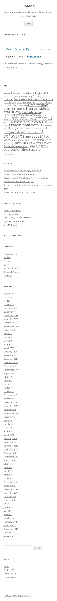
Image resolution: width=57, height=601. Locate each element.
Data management (27, 99)
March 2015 (9, 478)
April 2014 (8, 514)
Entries (9, 570)
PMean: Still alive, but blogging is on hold (22, 170)
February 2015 (10, 482)
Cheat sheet (8, 97)
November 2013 (11, 532)
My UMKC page (10, 225)
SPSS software (18, 140)
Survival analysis (42, 143)
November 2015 (11, 449)
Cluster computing (23, 96)
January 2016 (10, 442)
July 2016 (8, 420)
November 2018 (11, 319)
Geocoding (23, 105)
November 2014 (11, 492)
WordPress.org (10, 577)
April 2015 (8, 474)
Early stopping (38, 103)
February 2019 (10, 308)
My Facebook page (12, 210)
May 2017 (8, 384)
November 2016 (11, 406)
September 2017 (11, 369)
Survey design (23, 143)
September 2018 (11, 326)
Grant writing (38, 105)
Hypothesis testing (30, 112)
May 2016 (8, 427)
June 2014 (8, 507)
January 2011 (10, 536)
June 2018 (8, 337)
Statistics (31, 63)
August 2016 (9, 416)
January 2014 (10, 525)
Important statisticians (16, 115)
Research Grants (11, 272)
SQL (27, 140)
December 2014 (11, 489)
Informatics (36, 115)
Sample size (31, 136)
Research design (15, 132)
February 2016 (10, 438)
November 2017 (11, 362)
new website (34, 56)
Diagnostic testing (24, 102)
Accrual (7, 93)
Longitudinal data (36, 117)
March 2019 (9, 304)
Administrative (10, 254)
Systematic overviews (16, 146)
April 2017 (8, 387)
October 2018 (10, 322)
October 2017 (10, 366)
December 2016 (11, 402)
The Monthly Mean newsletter (17, 217)
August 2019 (9, 293)
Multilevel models (16, 120)
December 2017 (11, 359)
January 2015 (10, 485)
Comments (11, 573)
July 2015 (8, 464)
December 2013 (11, 529)
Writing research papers (23, 151)
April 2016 (8, 431)
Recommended (11, 268)
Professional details (25, 124)
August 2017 (9, 373)
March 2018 (9, 348)
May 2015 (8, 471)
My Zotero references (14, 221)
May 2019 (8, 297)
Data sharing (10, 102)
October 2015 (10, 453)
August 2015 (9, 460)
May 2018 (8, 340)
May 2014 (8, 511)
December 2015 (11, 445)
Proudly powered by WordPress (17, 595)
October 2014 (10, 496)
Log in (6, 566)
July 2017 (8, 377)
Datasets (46, 99)
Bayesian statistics (23, 93)
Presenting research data (24, 122)
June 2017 (8, 380)
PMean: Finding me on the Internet (19, 174)
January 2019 (10, 311)
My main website (11, 214)
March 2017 (9, 391)
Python (49, 63)
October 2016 (10, 409)
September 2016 (11, 413)
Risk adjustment (33, 133)
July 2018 (8, 333)
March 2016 (9, 435)
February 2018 (10, 351)
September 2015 (11, 456)
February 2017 (10, 395)
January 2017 (10, 398)
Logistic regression (19, 117)
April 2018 (8, 344)
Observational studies (35, 119)
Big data (41, 93)
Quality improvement (20, 128)
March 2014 (9, 518)
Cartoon (7, 261)
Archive (7, 257)
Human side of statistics (27, 110)
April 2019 (8, 301)
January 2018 (10, 355)
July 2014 (8, 503)
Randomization (42, 128)
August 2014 (9, 500)
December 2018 (11, 315)
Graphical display (14, 108)
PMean (28, 6)
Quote (6, 264)
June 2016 (8, 424)
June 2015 (8, 467)
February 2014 (10, 521)
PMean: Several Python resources (28, 49)
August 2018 (9, 330)
